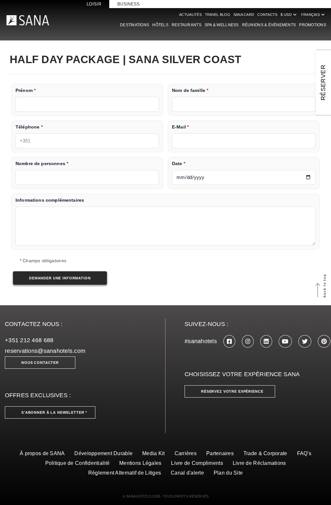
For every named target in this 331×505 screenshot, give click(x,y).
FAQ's (304, 453)
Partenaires (220, 453)
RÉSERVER (323, 82)
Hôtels (160, 25)
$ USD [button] (289, 14)
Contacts (267, 15)
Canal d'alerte (187, 473)
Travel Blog (217, 15)
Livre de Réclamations (259, 463)
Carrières (186, 453)
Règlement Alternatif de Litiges (124, 473)
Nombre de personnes (42, 163)
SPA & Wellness (222, 25)
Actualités (190, 15)
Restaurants (186, 25)
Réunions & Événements (269, 25)
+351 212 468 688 (29, 340)
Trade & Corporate (265, 453)
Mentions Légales (140, 463)
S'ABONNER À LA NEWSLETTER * (54, 412)
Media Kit (153, 453)
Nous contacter (40, 363)
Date (178, 163)
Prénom (26, 90)
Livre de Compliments (197, 463)
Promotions (312, 25)
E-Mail (180, 127)
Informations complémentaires (50, 200)
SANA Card (243, 15)
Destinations (134, 25)
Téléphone (29, 127)
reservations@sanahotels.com (45, 351)
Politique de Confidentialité (77, 463)
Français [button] (313, 14)
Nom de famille (190, 90)
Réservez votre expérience (232, 391)
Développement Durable (103, 453)
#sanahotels (201, 341)
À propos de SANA (42, 453)
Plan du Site (228, 473)
